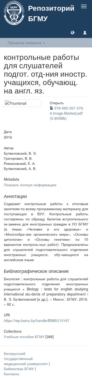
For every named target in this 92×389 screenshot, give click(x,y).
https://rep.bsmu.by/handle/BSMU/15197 (37, 320)
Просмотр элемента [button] (25, 42)
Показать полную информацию (30, 184)
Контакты (11, 373)
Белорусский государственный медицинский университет (26, 358)
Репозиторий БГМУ (51, 13)
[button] (72, 32)
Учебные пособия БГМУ (24, 336)
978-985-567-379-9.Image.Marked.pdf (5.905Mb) (67, 113)
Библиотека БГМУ (19, 368)
